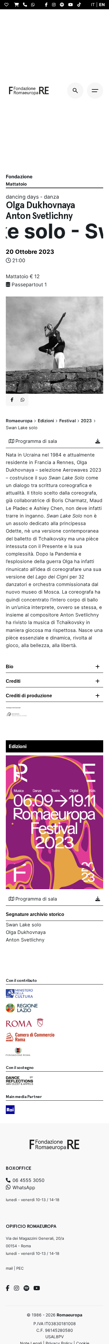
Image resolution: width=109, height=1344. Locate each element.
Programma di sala (36, 441)
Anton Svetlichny (25, 940)
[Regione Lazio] (21, 1008)
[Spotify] (26, 1288)
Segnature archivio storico (35, 914)
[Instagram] (16, 1288)
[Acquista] (18, 4)
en (102, 4)
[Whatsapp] (22, 400)
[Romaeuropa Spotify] (63, 4)
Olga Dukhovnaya (26, 932)
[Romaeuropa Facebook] (48, 4)
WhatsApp (23, 1187)
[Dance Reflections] (19, 1080)
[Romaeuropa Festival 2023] (54, 759)
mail (9, 1268)
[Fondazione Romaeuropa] (29, 90)
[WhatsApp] (34, 4)
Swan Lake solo (23, 925)
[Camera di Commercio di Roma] (30, 1037)
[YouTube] (36, 1288)
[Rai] (10, 1109)
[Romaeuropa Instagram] (55, 4)
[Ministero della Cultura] (19, 993)
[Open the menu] (95, 90)
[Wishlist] (7, 4)
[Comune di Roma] (24, 1022)
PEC (20, 1268)
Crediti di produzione (29, 695)
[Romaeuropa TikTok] (80, 4)
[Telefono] (26, 4)
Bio (9, 666)
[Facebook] (8, 1288)
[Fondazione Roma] (18, 1051)
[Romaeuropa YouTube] (72, 4)
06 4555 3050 (27, 1180)
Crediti (13, 681)
